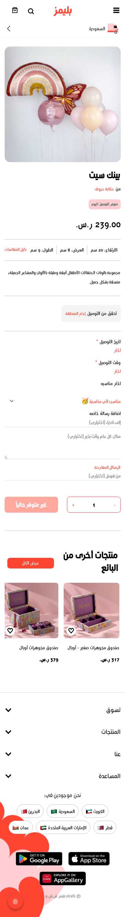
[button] (116, 11)
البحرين (33, 811)
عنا (117, 754)
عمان (24, 828)
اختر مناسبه (111, 383)
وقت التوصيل (108, 362)
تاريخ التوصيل (108, 342)
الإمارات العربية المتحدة (66, 828)
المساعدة (110, 776)
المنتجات (111, 732)
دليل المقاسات (16, 249)
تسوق (113, 710)
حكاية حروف (104, 189)
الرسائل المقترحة (107, 467)
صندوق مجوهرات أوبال (38, 648)
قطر (108, 828)
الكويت (98, 811)
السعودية (66, 811)
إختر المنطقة (75, 313)
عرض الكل (30, 563)
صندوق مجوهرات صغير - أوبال (93, 648)
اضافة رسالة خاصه (105, 413)
